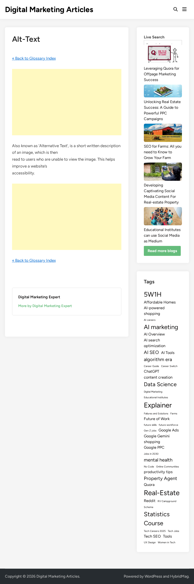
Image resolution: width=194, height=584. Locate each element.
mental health (158, 460)
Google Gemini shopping (157, 439)
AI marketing (161, 326)
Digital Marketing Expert (39, 297)
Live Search (154, 37)
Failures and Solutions (156, 413)
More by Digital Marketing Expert (45, 306)
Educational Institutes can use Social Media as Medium (162, 235)
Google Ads (169, 430)
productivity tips (158, 472)
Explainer (158, 405)
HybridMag (179, 576)
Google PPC (154, 447)
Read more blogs (162, 251)
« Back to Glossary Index (34, 58)
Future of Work (157, 418)
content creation (158, 377)
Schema (148, 507)
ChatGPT (151, 371)
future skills (150, 424)
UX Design (150, 542)
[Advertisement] (67, 102)
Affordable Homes (160, 302)
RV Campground (167, 501)
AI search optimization (154, 343)
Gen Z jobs (150, 430)
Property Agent (160, 478)
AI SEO (151, 352)
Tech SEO (152, 536)
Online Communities (167, 466)
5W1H (153, 294)
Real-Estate (162, 493)
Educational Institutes (156, 397)
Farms (173, 413)
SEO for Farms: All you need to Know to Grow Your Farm (162, 152)
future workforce (168, 424)
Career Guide (151, 366)
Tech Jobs (173, 531)
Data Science (160, 384)
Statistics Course (157, 519)
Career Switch (169, 366)
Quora (149, 484)
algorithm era (158, 359)
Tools (167, 536)
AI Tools (168, 352)
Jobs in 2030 (151, 453)
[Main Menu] (184, 9)
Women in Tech (166, 542)
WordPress (153, 576)
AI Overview (154, 334)
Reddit (149, 500)
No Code (149, 466)
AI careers (149, 319)
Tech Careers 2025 (155, 531)
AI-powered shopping (154, 311)
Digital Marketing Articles (49, 9)
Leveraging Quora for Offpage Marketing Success (161, 74)
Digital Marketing (153, 391)
